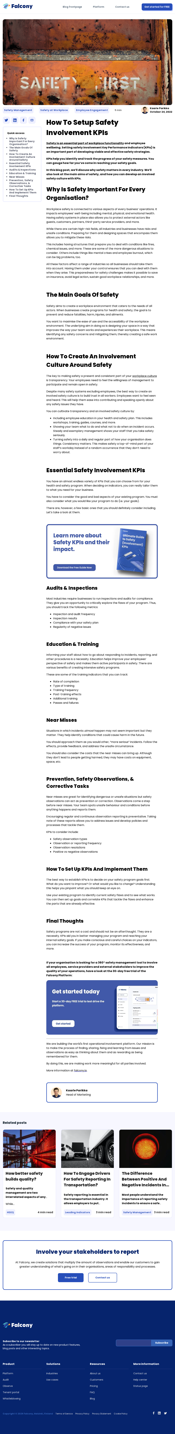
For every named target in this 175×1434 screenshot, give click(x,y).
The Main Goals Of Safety (21, 149)
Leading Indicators (77, 1212)
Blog (92, 1398)
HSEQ (10, 1212)
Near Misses (17, 177)
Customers (96, 1379)
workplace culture (144, 376)
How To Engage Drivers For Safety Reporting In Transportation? (87, 1179)
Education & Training (22, 173)
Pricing (94, 1386)
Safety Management (18, 110)
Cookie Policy (120, 1413)
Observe (8, 1386)
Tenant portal (11, 1392)
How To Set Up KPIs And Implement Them (22, 191)
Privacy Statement (101, 1413)
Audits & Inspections (22, 169)
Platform (98, 7)
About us (95, 1373)
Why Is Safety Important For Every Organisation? (22, 141)
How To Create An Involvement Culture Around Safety (22, 157)
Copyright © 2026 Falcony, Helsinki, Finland (28, 1413)
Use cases (52, 1379)
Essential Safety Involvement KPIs (20, 165)
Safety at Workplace (54, 110)
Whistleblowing (12, 1398)
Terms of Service (64, 1413)
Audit (6, 1379)
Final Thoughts (18, 196)
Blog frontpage (72, 7)
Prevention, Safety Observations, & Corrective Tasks (21, 183)
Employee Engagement (92, 110)
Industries (52, 1373)
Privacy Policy (82, 1413)
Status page (140, 1386)
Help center (140, 1379)
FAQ (92, 1392)
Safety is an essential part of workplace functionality (85, 143)
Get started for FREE (157, 7)
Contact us (122, 7)
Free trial (71, 1277)
